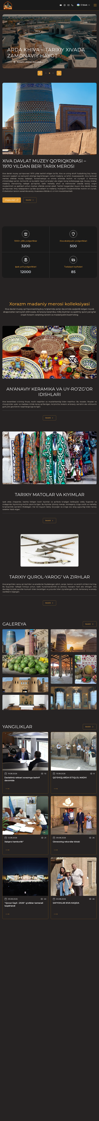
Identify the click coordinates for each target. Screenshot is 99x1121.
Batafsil (28, 200)
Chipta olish (10, 200)
